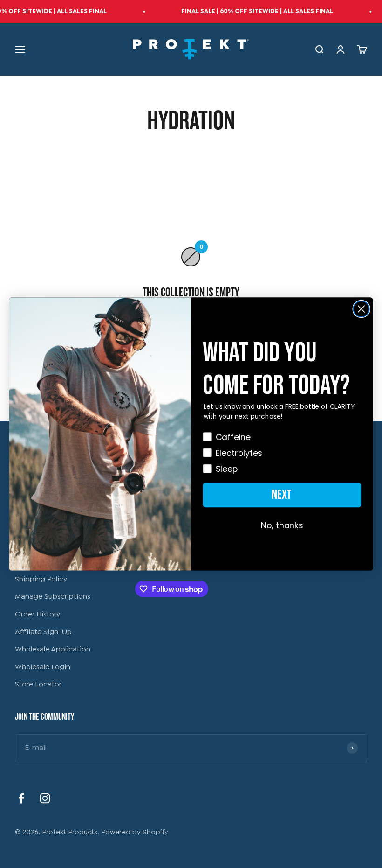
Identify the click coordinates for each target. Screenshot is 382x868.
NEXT (282, 494)
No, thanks (282, 525)
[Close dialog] (361, 309)
